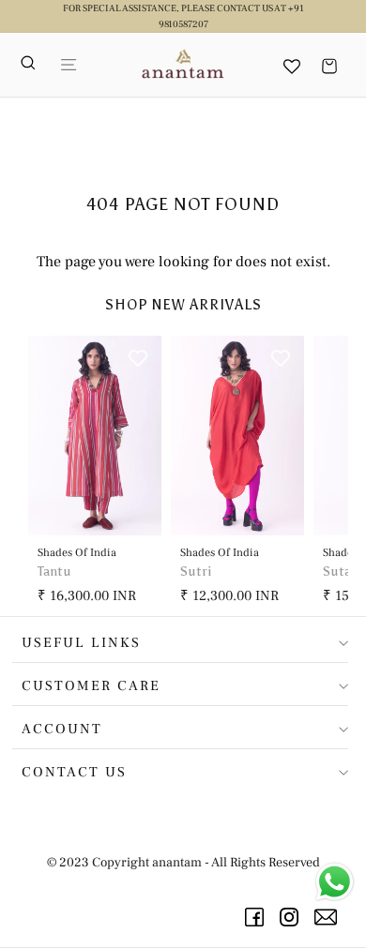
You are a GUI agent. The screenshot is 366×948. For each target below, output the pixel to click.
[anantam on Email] (329, 917)
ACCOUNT (62, 729)
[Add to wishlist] (138, 359)
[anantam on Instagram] (292, 917)
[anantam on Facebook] (257, 917)
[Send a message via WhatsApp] (335, 882)
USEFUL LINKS (81, 643)
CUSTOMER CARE (91, 686)
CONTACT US (74, 772)
